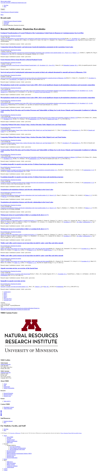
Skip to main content (6, 1)
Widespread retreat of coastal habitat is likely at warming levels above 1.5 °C (25, 215)
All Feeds (6, 24)
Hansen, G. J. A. (32, 250)
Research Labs (7, 396)
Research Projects (8, 394)
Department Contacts (9, 407)
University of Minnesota (15, 433)
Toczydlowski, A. (13, 79)
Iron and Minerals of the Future (17, 449)
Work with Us (7, 401)
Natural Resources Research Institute (9, 12)
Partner (5, 459)
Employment (7, 386)
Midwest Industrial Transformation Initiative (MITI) (19, 453)
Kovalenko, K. (92, 78)
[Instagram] (49, 412)
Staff (5, 385)
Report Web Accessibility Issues (75, 433)
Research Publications (12, 457)
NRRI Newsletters (11, 463)
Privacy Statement (64, 433)
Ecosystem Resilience (15, 446)
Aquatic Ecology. (48, 250)
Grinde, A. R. (36, 65)
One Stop (6, 5)
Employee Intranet (8, 421)
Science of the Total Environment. (15, 171)
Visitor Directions (8, 408)
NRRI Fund (10, 442)
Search (2, 9)
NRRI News (10, 461)
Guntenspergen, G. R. (72, 40)
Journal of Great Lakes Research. (42, 92)
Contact (5, 470)
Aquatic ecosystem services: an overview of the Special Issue (19, 268)
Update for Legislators (12, 466)
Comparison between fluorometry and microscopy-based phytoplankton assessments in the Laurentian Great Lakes (37, 47)
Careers (5, 468)
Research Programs (8, 393)
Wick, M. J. (46, 286)
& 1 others (79, 222)
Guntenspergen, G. (75, 130)
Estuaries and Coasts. (52, 119)
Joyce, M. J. (52, 65)
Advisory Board (11, 439)
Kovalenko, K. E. (76, 38)
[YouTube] (49, 414)
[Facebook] (49, 411)
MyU (5, 6)
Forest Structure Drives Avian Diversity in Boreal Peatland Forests (21, 59)
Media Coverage (11, 464)
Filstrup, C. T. (75, 52)
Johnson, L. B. (38, 286)
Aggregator (6, 22)
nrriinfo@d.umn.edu (5, 364)
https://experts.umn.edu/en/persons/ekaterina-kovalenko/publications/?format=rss (20, 308)
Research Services (11, 455)
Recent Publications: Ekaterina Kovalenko (11, 35)
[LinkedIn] (49, 415)
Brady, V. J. (17, 250)
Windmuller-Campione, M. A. (70, 65)
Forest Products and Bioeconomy (18, 448)
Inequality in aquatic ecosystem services (13, 281)
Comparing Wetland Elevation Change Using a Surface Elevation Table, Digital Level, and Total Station (33, 124)
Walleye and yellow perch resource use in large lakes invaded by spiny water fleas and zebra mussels (32, 243)
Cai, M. (91, 90)
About (5, 384)
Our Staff (9, 438)
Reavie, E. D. (68, 52)
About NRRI (10, 437)
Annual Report (10, 467)
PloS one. (4, 196)
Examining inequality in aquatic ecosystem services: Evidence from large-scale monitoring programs (32, 164)
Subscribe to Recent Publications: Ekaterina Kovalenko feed (15, 309)
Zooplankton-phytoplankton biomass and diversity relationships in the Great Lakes (27, 189)
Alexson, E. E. (5, 54)
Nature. (7, 223)
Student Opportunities (9, 388)
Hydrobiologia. (4, 275)
